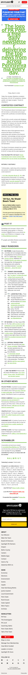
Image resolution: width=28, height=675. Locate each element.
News (3, 570)
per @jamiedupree (16, 318)
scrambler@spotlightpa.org (11, 447)
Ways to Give (5, 640)
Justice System (6, 591)
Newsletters (6, 614)
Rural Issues (5, 600)
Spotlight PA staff (19, 85)
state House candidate (15, 345)
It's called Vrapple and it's (13, 415)
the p (9, 337)
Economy (4, 573)
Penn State (4, 597)
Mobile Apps (5, 556)
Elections (4, 576)
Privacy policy (24, 673)
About (3, 532)
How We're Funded (7, 646)
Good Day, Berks (6, 626)
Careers (3, 553)
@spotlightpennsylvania (10, 236)
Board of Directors (7, 541)
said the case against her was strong (16, 362)
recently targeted (15, 181)
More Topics (5, 606)
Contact (3, 559)
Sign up (14, 524)
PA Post (3, 617)
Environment (5, 579)
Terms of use (4, 673)
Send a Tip (4, 562)
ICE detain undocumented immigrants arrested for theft (18, 304)
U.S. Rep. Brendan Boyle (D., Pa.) (12, 175)
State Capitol (5, 603)
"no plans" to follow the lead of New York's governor (17, 276)
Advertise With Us (7, 565)
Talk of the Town (6, 632)
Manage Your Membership (10, 643)
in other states (9, 333)
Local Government (7, 594)
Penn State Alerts (7, 629)
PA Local (4, 623)
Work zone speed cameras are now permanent (12, 399)
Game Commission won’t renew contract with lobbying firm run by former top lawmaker (13, 156)
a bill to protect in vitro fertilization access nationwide (15, 325)
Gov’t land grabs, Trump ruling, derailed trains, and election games (14, 374)
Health (3, 585)
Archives (4, 609)
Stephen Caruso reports (13, 257)
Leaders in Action (7, 649)
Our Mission (5, 535)
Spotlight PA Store (7, 652)
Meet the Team (6, 538)
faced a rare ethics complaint (18, 260)
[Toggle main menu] (19, 2)
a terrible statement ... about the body (13, 267)
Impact (3, 547)
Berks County (5, 550)
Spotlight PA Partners (8, 544)
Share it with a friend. (18, 488)
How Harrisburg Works (8, 588)
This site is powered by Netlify (14, 668)
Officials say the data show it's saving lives (12, 406)
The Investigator (6, 620)
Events (3, 582)
